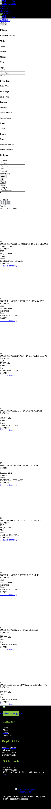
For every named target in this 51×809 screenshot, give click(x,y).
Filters (3, 25)
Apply (3, 176)
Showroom (5, 11)
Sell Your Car (6, 13)
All (2, 179)
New (2, 182)
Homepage (4, 19)
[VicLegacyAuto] (8, 1)
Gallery (3, 16)
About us (4, 8)
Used (3, 185)
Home (2, 6)
